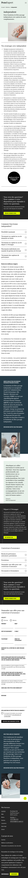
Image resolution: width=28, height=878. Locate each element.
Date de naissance (6, 631)
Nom (16, 623)
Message (3, 695)
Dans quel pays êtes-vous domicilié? (11, 688)
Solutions (8, 7)
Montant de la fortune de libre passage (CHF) (12, 648)
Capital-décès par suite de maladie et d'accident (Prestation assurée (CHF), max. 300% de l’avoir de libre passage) (13, 674)
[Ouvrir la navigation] (26, 3)
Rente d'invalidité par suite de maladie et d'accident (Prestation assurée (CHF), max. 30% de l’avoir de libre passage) (13, 658)
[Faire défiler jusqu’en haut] (25, 798)
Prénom (3, 623)
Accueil (3, 7)
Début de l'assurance (18, 639)
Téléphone (4, 639)
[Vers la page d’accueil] (7, 3)
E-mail (17, 631)
